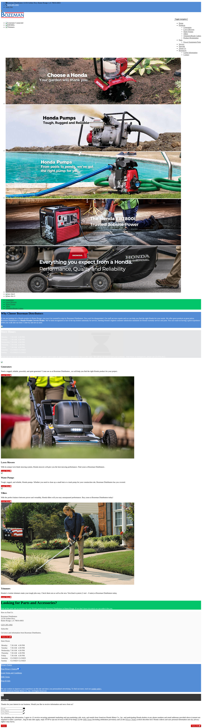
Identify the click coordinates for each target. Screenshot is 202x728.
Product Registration (190, 38)
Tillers (185, 34)
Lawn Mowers (188, 30)
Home (181, 23)
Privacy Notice (6, 665)
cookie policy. (96, 689)
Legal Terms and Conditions (11, 673)
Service (181, 44)
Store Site (9, 7)
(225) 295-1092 (13, 5)
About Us (182, 48)
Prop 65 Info (5, 681)
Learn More (5, 375)
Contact (186, 55)
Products (182, 25)
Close (4, 726)
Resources (182, 51)
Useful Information (190, 53)
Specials (182, 46)
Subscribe (5, 637)
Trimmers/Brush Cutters (192, 36)
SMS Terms (5, 677)
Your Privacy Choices (9, 669)
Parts (180, 40)
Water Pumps (188, 32)
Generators (187, 27)
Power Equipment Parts (192, 42)
